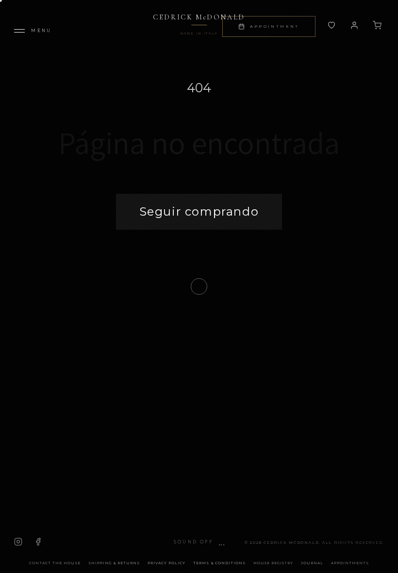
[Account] (331, 25)
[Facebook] (38, 542)
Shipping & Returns (114, 563)
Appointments (350, 563)
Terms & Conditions (219, 563)
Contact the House (55, 563)
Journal (312, 563)
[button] (199, 542)
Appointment (274, 26)
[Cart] (377, 25)
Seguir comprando (199, 211)
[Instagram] (18, 542)
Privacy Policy (166, 563)
